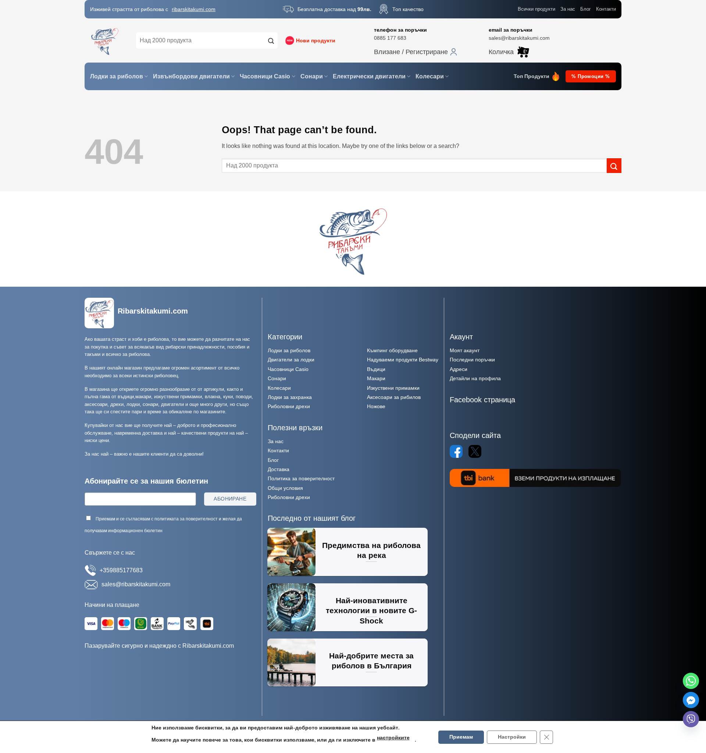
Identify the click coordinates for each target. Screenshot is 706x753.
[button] (415, 52)
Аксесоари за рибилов (394, 397)
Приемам (461, 736)
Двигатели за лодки (291, 360)
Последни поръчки (472, 360)
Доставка (278, 469)
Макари (376, 378)
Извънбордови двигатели (191, 76)
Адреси (458, 369)
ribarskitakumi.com (193, 9)
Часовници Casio (265, 76)
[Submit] (271, 40)
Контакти (606, 9)
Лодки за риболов (116, 76)
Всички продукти (536, 9)
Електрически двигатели (369, 76)
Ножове (376, 406)
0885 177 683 (390, 38)
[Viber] (691, 719)
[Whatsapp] (691, 681)
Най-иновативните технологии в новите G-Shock (371, 610)
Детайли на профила (475, 378)
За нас (567, 9)
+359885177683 (121, 570)
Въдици (376, 369)
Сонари (311, 76)
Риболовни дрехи (289, 406)
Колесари (430, 76)
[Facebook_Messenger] (691, 700)
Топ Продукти (531, 76)
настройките (393, 737)
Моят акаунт (464, 350)
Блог (585, 9)
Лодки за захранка (290, 397)
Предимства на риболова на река (371, 550)
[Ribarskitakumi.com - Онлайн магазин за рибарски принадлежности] (105, 40)
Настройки (512, 736)
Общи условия (285, 488)
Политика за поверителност (301, 478)
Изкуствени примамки (393, 388)
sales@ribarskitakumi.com (519, 38)
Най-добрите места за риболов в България (371, 660)
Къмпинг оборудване (392, 350)
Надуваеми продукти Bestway (402, 360)
